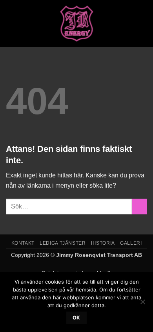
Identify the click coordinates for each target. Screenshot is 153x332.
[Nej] (142, 304)
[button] (10, 23)
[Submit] (139, 206)
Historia (103, 243)
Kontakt (23, 243)
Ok (76, 318)
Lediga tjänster (63, 243)
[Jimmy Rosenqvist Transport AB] (77, 23)
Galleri (131, 243)
